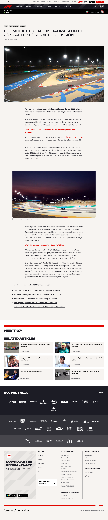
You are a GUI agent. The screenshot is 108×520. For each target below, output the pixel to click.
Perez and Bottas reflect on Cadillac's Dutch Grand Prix (85, 372)
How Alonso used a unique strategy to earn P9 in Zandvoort (86, 345)
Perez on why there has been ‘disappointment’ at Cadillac (86, 359)
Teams (57, 6)
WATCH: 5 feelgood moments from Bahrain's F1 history (45, 245)
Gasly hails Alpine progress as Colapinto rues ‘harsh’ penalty (34, 359)
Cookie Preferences (67, 498)
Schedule (19, 6)
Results (28, 6)
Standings (38, 6)
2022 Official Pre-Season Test (71, 137)
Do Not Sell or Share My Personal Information (68, 486)
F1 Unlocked (68, 6)
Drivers (48, 6)
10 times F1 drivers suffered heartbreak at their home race (35, 345)
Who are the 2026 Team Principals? (31, 371)
